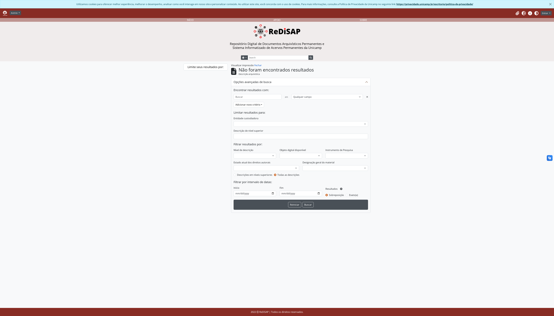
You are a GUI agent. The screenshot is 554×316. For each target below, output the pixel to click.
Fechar (258, 65)
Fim (281, 187)
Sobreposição (336, 195)
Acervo (14, 13)
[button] (517, 13)
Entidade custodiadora (246, 118)
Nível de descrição (243, 150)
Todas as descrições (288, 174)
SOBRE (363, 20)
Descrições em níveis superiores (254, 174)
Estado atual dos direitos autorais (252, 162)
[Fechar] (550, 4)
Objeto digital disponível (293, 150)
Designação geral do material (318, 162)
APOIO (277, 20)
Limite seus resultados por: (206, 67)
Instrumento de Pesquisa (339, 150)
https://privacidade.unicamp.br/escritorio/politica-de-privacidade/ (434, 4)
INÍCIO (190, 20)
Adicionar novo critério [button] (247, 104)
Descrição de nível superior (248, 130)
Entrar (545, 13)
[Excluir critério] (367, 97)
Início (236, 187)
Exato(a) (353, 195)
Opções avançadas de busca (252, 82)
